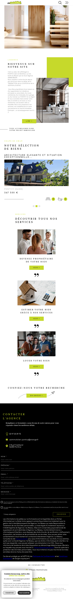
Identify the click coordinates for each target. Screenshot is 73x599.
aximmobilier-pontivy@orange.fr (23, 434)
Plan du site (59, 583)
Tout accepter (24, 593)
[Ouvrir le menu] (67, 2)
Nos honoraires (50, 583)
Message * (6, 486)
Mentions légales (49, 584)
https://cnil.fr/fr (22, 533)
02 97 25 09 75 (15, 429)
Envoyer (61, 509)
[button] (34, 201)
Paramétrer (10, 593)
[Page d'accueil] (14, 2)
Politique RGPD (51, 585)
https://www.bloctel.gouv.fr (44, 542)
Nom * (4, 451)
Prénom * (5, 460)
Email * (4, 469)
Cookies (59, 585)
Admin (57, 584)
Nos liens (62, 584)
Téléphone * (7, 477)
